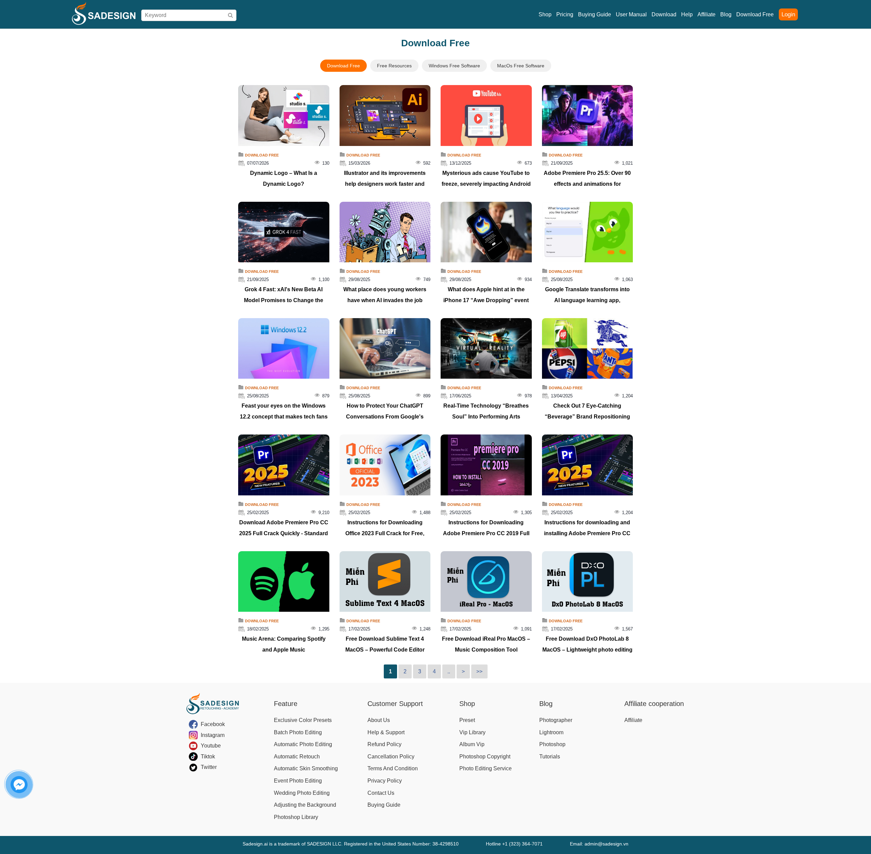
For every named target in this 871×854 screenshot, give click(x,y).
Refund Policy (384, 744)
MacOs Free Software (520, 65)
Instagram (213, 735)
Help (687, 14)
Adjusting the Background (305, 805)
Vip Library (472, 732)
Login (788, 14)
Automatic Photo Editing (303, 744)
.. (448, 671)
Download (664, 14)
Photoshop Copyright (484, 756)
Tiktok (208, 756)
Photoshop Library (296, 817)
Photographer (555, 720)
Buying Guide (594, 14)
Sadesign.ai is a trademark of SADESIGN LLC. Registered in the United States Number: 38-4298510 (351, 844)
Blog (726, 14)
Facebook (213, 724)
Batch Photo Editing (298, 732)
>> (479, 671)
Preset (467, 720)
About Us (378, 720)
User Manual (631, 14)
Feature (285, 703)
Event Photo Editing (298, 781)
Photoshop (552, 744)
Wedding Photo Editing (302, 793)
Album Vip (471, 744)
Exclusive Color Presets (303, 720)
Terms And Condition (392, 768)
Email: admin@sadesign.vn (599, 844)
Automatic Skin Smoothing (306, 768)
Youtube (211, 746)
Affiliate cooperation (654, 703)
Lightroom (551, 732)
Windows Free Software (454, 65)
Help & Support (386, 732)
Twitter (209, 767)
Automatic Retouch (297, 756)
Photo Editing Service (485, 768)
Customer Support (395, 703)
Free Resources (394, 65)
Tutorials (549, 756)
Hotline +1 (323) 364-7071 (514, 844)
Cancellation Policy (390, 756)
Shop (545, 14)
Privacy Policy (384, 781)
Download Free (755, 14)
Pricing (564, 14)
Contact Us (380, 793)
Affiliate (706, 14)
